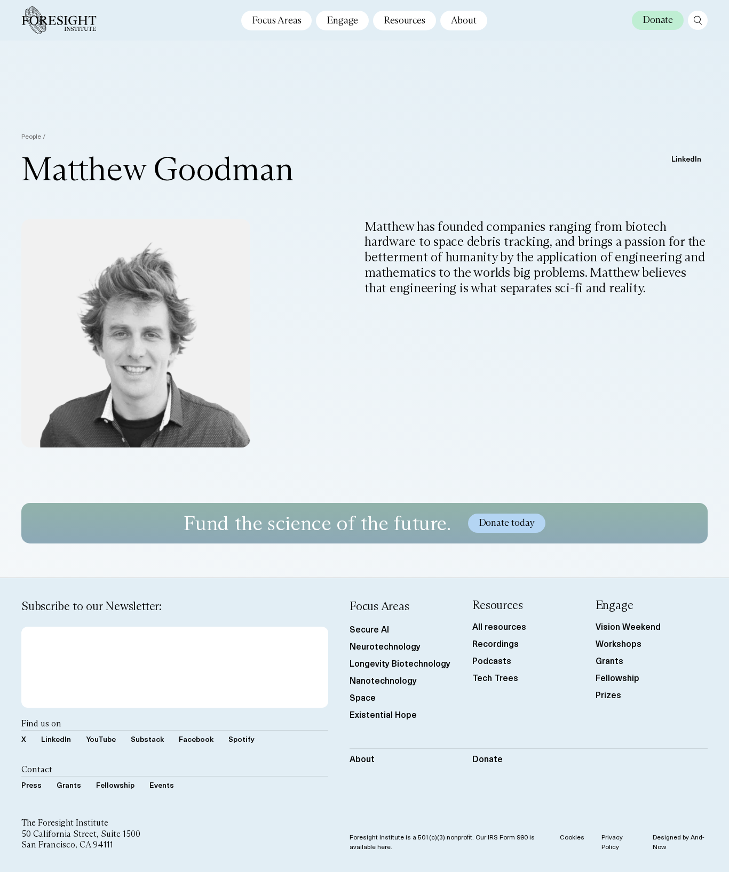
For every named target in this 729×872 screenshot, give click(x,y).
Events (161, 784)
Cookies (572, 837)
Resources (404, 20)
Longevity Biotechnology (400, 663)
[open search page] (698, 20)
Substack (147, 739)
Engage (342, 20)
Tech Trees (495, 677)
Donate (487, 758)
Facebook (196, 739)
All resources (499, 626)
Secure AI (369, 628)
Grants (69, 784)
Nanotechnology (383, 680)
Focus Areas (276, 20)
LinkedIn (686, 158)
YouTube (101, 739)
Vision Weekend (628, 626)
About (464, 20)
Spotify (241, 739)
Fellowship (115, 784)
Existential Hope (383, 714)
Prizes (608, 694)
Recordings (495, 643)
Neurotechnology (385, 645)
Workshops (618, 643)
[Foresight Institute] (59, 20)
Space (363, 697)
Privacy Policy (612, 841)
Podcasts (491, 660)
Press (31, 784)
